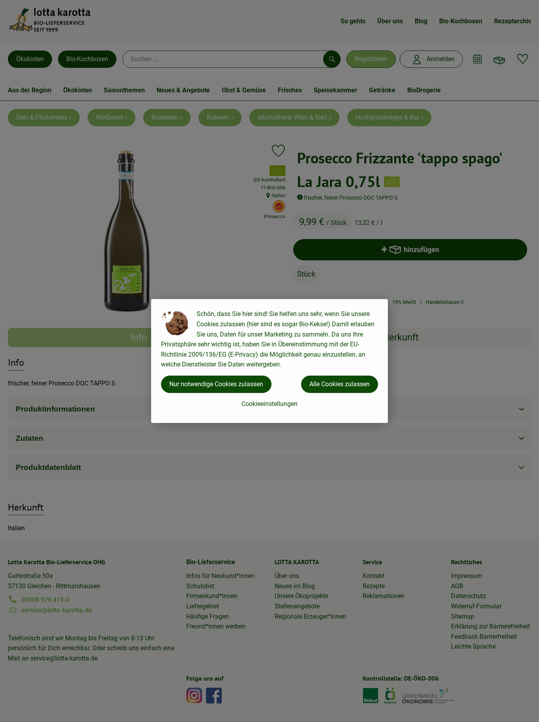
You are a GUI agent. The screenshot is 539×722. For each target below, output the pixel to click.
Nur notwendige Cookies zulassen (216, 384)
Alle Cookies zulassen (339, 384)
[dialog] (269, 361)
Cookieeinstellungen (269, 404)
